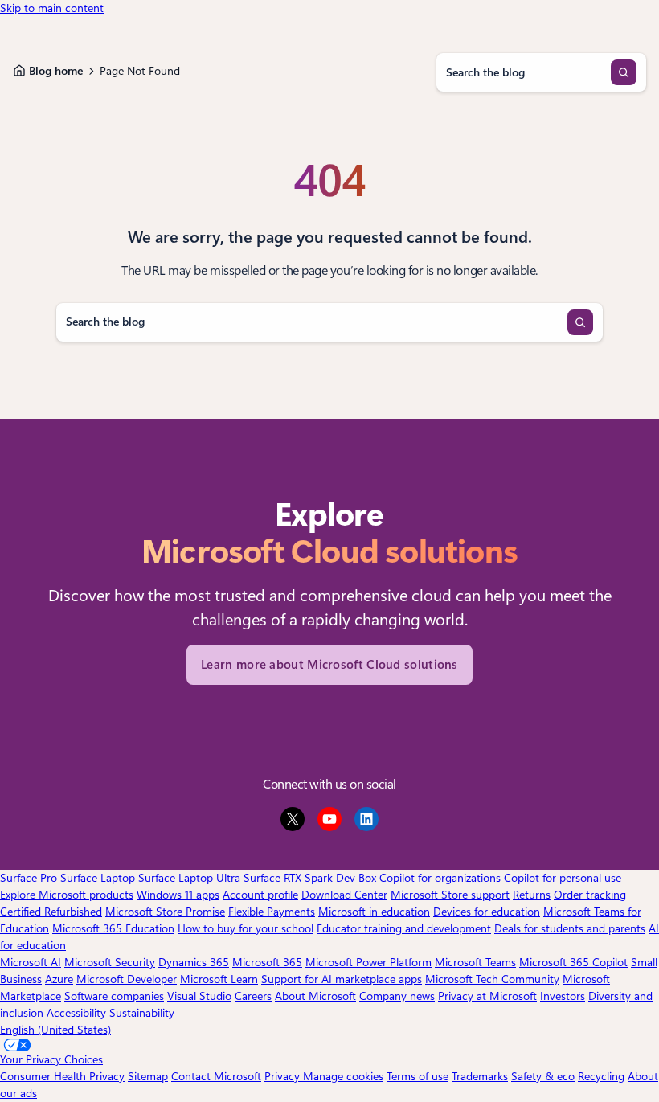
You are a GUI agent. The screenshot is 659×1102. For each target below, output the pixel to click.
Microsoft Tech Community (492, 979)
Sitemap (148, 1076)
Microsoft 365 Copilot (573, 962)
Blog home (56, 70)
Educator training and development (404, 928)
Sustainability (141, 1012)
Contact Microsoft (216, 1076)
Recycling (601, 1076)
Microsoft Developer (126, 979)
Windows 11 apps (178, 894)
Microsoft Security (109, 962)
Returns (532, 894)
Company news (397, 995)
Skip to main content (52, 8)
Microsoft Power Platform (368, 962)
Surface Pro (28, 877)
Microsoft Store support (450, 894)
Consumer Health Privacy (62, 1076)
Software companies (114, 995)
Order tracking (590, 894)
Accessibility (76, 1012)
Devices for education (486, 911)
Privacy (283, 1076)
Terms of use (417, 1076)
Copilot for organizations (440, 877)
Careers (253, 995)
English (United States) (55, 1029)
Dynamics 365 (193, 962)
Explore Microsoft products (66, 894)
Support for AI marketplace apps (341, 979)
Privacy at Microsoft (487, 995)
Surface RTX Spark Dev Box (310, 877)
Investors (562, 995)
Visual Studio (199, 995)
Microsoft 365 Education (113, 928)
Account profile (260, 894)
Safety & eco (543, 1076)
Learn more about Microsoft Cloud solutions (329, 665)
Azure (59, 979)
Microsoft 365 (267, 962)
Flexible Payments (271, 911)
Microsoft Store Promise (165, 911)
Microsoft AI (30, 962)
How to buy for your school (245, 928)
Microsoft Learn (219, 979)
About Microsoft (315, 995)
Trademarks (480, 1076)
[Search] (623, 72)
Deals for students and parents (569, 928)
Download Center (344, 894)
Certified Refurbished (51, 911)
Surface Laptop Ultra (189, 877)
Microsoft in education (374, 911)
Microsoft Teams (475, 962)
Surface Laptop (97, 877)
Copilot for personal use (562, 877)
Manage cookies (343, 1076)
